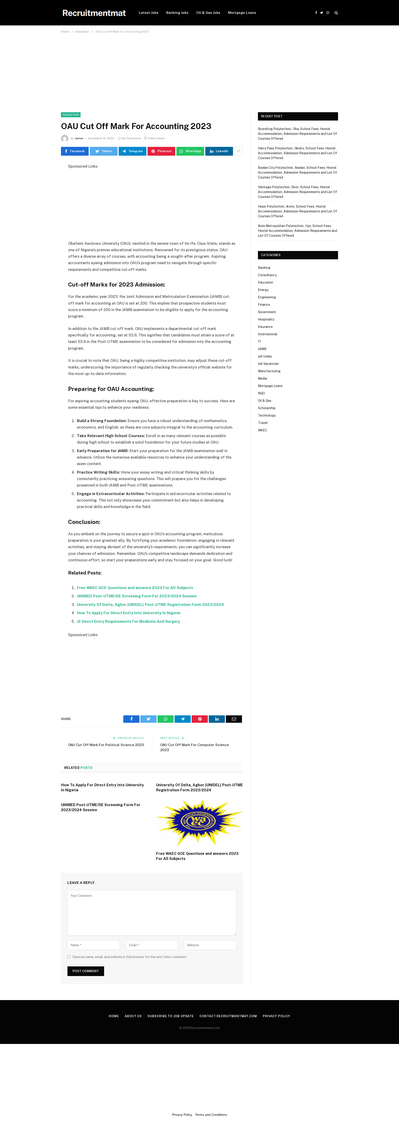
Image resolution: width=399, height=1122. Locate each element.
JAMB (262, 349)
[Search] (336, 13)
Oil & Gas (264, 400)
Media (262, 378)
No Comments (131, 138)
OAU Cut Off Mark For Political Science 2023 (106, 745)
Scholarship (266, 408)
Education (71, 114)
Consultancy (267, 275)
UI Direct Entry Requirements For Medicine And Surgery (128, 621)
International (267, 334)
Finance (264, 304)
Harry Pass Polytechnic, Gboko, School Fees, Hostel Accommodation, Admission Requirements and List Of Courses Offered (297, 153)
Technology (267, 415)
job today (265, 356)
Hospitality (266, 319)
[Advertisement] (138, 70)
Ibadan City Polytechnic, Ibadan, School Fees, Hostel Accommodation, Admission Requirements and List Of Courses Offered (297, 172)
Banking (264, 267)
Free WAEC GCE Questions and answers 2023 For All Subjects (135, 587)
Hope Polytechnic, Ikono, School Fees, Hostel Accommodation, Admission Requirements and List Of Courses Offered (297, 211)
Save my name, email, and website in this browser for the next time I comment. (130, 957)
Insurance (265, 327)
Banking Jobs (177, 13)
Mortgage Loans (242, 13)
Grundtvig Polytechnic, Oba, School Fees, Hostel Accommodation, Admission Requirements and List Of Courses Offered (297, 133)
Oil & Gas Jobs (208, 13)
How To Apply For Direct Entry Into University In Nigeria (128, 613)
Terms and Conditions (211, 1114)
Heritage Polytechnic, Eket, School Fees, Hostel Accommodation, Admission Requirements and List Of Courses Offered (297, 192)
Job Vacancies (268, 364)
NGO (261, 393)
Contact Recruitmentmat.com (228, 1016)
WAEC (262, 430)
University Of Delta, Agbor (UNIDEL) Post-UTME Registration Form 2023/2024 (150, 604)
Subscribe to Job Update (171, 1016)
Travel (263, 423)
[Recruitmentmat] (94, 13)
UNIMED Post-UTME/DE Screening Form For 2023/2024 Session (137, 596)
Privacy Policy (276, 1016)
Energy (263, 290)
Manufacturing (269, 371)
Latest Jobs (148, 13)
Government (267, 312)
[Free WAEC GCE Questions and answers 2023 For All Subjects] (199, 823)
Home (114, 1016)
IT (259, 341)
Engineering (267, 297)
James (79, 138)
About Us (133, 1016)
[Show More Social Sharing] (238, 151)
